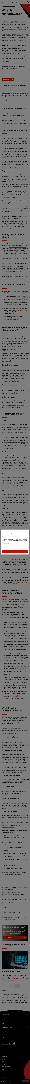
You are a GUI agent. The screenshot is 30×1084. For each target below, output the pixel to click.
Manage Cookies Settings (15, 547)
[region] (15, 542)
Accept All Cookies (15, 551)
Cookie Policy (6, 543)
